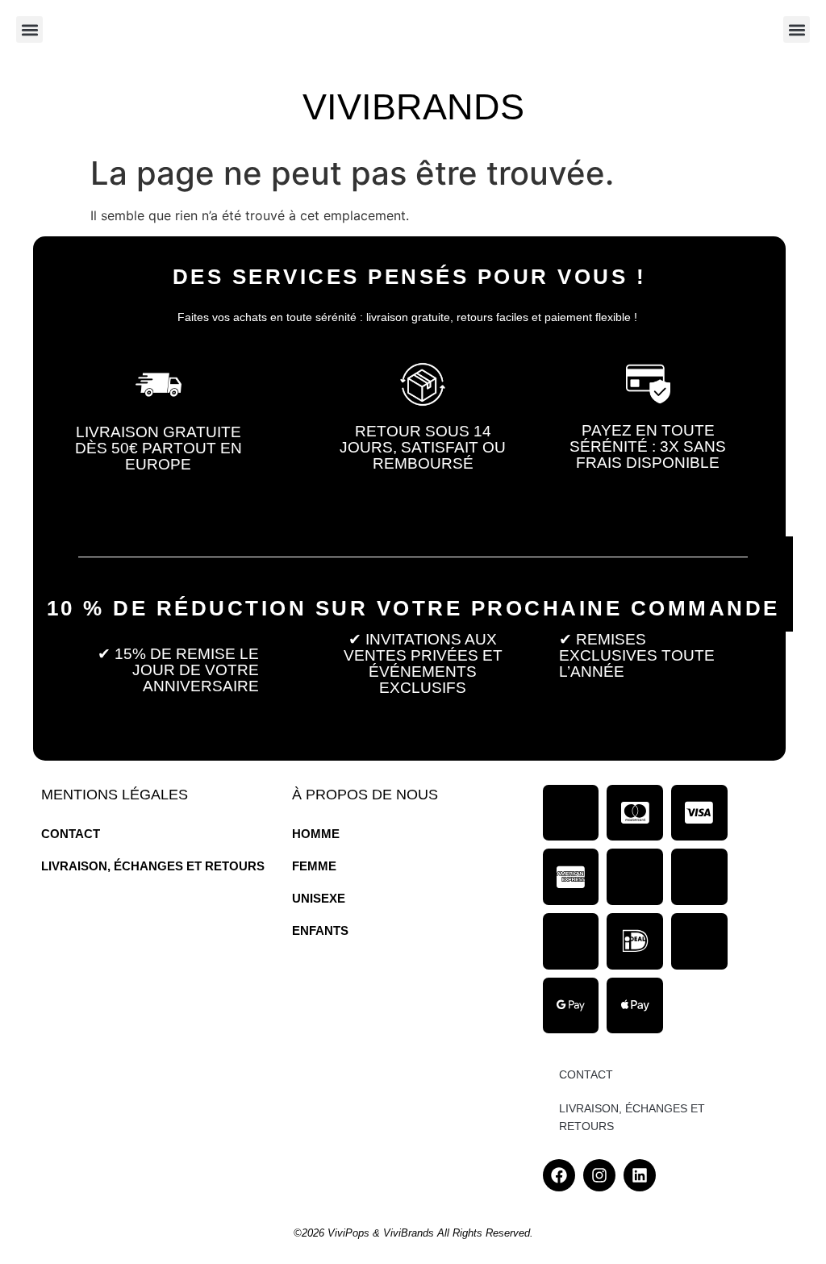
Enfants (320, 930)
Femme (314, 866)
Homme (316, 834)
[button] (29, 29)
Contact (70, 834)
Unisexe (318, 898)
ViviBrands (413, 106)
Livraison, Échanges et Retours (153, 866)
